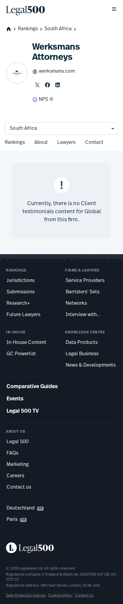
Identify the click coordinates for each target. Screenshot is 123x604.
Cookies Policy (60, 595)
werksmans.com (57, 71)
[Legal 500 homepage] (61, 547)
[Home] (54, 9)
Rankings (28, 29)
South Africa (58, 29)
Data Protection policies (26, 595)
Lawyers (66, 142)
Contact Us (84, 595)
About (41, 142)
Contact (94, 142)
